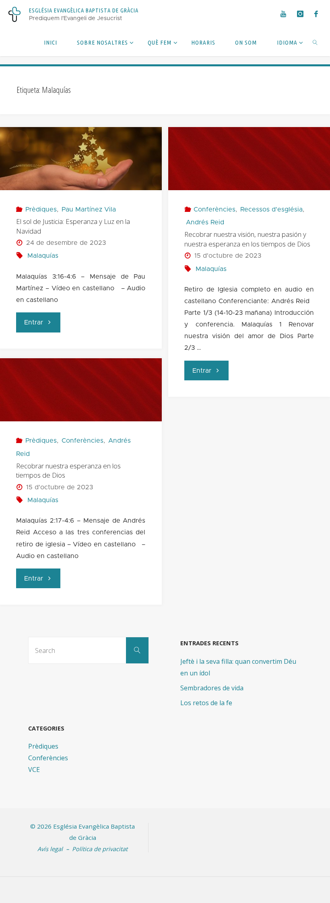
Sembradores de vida (211, 687)
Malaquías (42, 255)
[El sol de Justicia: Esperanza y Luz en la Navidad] (80, 158)
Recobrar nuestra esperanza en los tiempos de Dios (68, 470)
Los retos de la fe (206, 702)
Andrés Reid (205, 222)
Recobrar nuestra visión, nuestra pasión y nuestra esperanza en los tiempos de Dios (247, 239)
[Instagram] (300, 14)
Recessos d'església (271, 209)
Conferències (214, 209)
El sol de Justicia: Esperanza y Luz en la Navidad (73, 226)
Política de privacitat (100, 849)
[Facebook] (316, 14)
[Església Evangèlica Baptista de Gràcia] (14, 14)
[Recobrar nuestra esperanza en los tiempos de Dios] (80, 389)
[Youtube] (283, 14)
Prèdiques (41, 209)
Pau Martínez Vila (89, 209)
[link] (315, 42)
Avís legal (50, 849)
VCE (34, 769)
